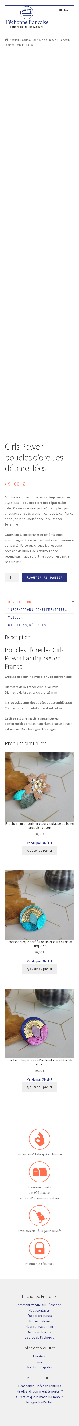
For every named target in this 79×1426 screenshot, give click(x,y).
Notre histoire (39, 1321)
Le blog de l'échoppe (39, 1337)
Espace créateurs (39, 1315)
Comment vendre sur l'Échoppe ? (39, 1305)
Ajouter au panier (45, 577)
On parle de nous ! (39, 1332)
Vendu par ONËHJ (39, 843)
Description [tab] (19, 601)
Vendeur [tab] (15, 617)
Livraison (39, 1356)
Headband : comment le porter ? (39, 1391)
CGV (39, 1362)
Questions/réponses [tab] (27, 625)
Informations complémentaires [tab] (37, 609)
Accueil (14, 40)
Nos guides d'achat (39, 1402)
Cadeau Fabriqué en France (39, 40)
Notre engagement (39, 1326)
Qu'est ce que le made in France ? (39, 1397)
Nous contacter (39, 1310)
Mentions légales (39, 1367)
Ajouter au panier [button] (39, 850)
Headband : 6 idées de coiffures (39, 1386)
